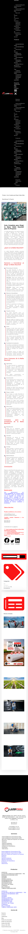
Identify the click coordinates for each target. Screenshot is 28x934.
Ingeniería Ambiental (17, 25)
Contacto (16, 88)
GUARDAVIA (19, 74)
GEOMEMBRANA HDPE (19, 45)
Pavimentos (18, 34)
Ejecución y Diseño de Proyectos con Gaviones (13, 839)
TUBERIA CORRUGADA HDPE (17, 72)
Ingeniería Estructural (17, 28)
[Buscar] (10, 556)
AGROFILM (18, 76)
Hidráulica (18, 23)
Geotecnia (18, 22)
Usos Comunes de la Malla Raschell (13, 533)
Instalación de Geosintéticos (8, 846)
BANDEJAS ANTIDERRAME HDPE (18, 55)
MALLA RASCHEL (16, 79)
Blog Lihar (15, 86)
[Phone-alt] (19, 93)
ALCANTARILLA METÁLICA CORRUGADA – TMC (18, 67)
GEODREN (18, 77)
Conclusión (9, 535)
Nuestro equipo (8, 490)
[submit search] (18, 556)
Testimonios (17, 84)
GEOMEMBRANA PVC (19, 47)
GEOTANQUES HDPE (18, 58)
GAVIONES (18, 60)
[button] (15, 92)
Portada (4, 195)
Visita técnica (16, 36)
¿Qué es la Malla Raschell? (11, 531)
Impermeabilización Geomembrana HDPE (19, 6)
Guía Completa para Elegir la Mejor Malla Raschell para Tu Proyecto (14, 530)
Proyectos (16, 83)
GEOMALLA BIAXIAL (17, 62)
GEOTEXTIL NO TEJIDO (7, 884)
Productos (16, 39)
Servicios (18, 100)
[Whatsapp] (24, 93)
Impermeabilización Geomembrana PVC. (19, 10)
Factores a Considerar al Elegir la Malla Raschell (15, 532)
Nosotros (18, 99)
